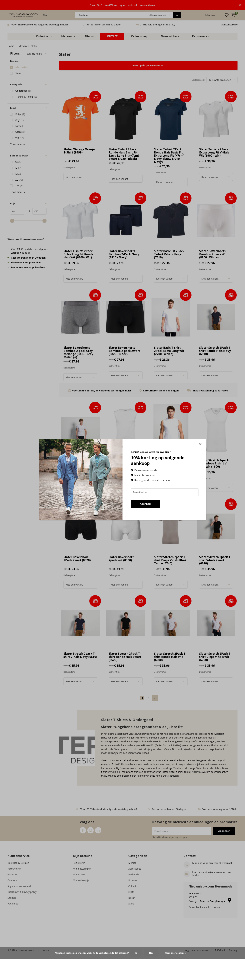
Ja (136, 953)
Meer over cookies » (175, 953)
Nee (151, 953)
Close (200, 444)
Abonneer (145, 503)
